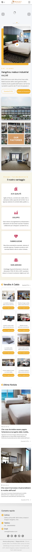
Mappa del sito (20, 541)
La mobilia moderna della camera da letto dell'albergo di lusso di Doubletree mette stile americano (23, 371)
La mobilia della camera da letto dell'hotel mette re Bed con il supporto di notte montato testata (8, 348)
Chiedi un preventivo (23, 91)
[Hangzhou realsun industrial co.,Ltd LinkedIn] (15, 536)
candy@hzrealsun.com (10, 531)
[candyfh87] (23, 536)
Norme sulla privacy (8, 541)
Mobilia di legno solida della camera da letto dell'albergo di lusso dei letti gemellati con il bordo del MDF (23, 303)
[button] (13, 22)
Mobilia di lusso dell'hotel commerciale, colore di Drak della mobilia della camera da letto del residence (24, 326)
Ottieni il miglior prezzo (8, 308)
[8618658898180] (19, 536)
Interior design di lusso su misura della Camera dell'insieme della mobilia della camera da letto (8, 371)
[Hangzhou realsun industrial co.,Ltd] (16, 2)
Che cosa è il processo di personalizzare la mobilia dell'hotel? (16, 489)
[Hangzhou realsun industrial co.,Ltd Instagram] (12, 536)
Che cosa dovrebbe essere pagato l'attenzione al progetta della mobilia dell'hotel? (14, 430)
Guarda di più (8, 91)
